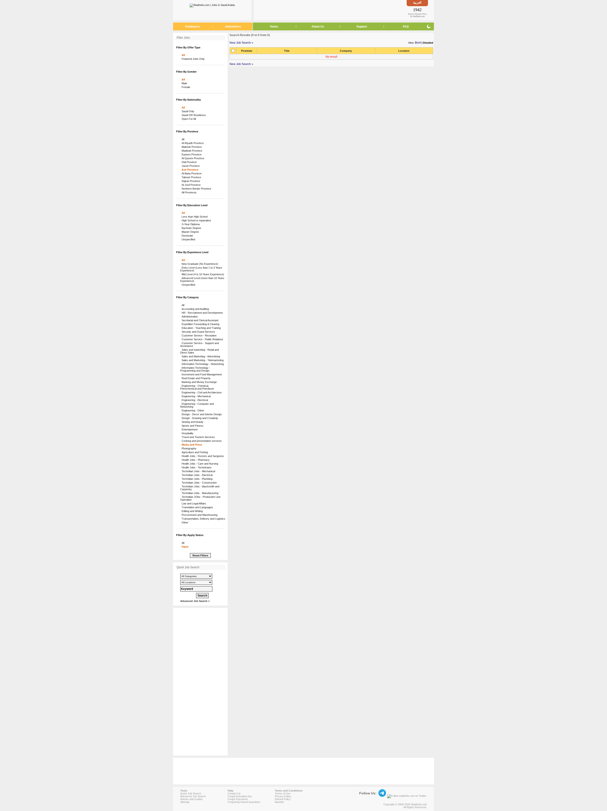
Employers (192, 26)
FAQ (406, 26)
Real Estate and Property (195, 378)
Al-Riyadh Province (192, 143)
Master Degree (189, 231)
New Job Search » (241, 42)
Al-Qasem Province (192, 158)
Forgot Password (238, 799)
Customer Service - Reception (198, 335)
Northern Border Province (195, 188)
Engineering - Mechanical (195, 396)
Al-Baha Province (191, 173)
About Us (318, 26)
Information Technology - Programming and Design (195, 369)
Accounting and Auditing (194, 309)
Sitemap (184, 802)
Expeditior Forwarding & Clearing (199, 324)
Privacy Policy (283, 796)
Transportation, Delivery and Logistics (202, 518)
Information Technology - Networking (202, 364)
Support (361, 26)
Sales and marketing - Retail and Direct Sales (199, 351)
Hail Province (188, 162)
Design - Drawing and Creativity (199, 418)
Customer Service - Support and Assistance (199, 344)
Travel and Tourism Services (197, 437)
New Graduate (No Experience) (199, 263)
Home (274, 26)
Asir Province (189, 169)
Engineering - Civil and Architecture (201, 392)
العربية (417, 2)
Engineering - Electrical (194, 400)
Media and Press (191, 444)
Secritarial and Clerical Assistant (199, 320)
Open (184, 546)
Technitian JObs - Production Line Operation (200, 498)
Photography (188, 448)
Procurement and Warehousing (198, 514)
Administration (189, 316)
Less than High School (193, 216)
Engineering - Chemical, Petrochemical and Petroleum (197, 387)
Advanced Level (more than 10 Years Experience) (202, 279)
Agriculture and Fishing (194, 452)
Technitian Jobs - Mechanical (197, 471)
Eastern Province (191, 154)
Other (184, 522)
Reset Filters (200, 555)
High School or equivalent (195, 220)
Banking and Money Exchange (198, 382)
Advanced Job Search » (195, 601)
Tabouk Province (190, 177)
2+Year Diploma (190, 224)
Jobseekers (233, 26)
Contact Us (234, 793)
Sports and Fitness (191, 425)
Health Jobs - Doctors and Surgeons (202, 456)
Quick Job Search (190, 793)
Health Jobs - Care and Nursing (199, 463)
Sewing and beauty (191, 421)
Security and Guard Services (197, 331)
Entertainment (189, 429)
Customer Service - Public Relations (201, 339)
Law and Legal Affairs (193, 503)
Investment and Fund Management (201, 374)
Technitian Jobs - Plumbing (196, 478)
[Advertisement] (330, 10)
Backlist (279, 802)
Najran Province (190, 181)
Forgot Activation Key (240, 796)
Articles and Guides (191, 799)
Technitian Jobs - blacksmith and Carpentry (199, 488)
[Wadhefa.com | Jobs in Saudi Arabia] (212, 4)
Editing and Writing (191, 511)
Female (185, 87)
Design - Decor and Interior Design (201, 414)
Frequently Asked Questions (244, 802)
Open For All (188, 118)
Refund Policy (283, 799)
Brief (418, 42)
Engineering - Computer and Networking (197, 405)
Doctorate (186, 235)
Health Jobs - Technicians (196, 467)
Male (183, 83)
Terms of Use (282, 793)
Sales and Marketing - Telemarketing (202, 360)
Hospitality (186, 433)
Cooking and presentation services (201, 440)
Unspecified (187, 239)
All (182, 55)
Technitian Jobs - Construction (198, 482)
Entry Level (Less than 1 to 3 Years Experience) (201, 269)
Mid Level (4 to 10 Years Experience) (202, 274)
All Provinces (188, 192)
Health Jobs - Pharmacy (195, 459)
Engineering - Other (192, 410)
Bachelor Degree (190, 228)
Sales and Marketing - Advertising (200, 356)
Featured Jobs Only (192, 58)
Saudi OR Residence (193, 115)
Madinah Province (191, 150)
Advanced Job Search (193, 796)
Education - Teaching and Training (200, 327)
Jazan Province (190, 165)
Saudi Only (187, 111)
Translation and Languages (196, 507)
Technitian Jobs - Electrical (196, 475)
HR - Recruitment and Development (201, 312)
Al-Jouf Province (190, 184)
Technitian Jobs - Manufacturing (199, 493)
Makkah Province (191, 146)
